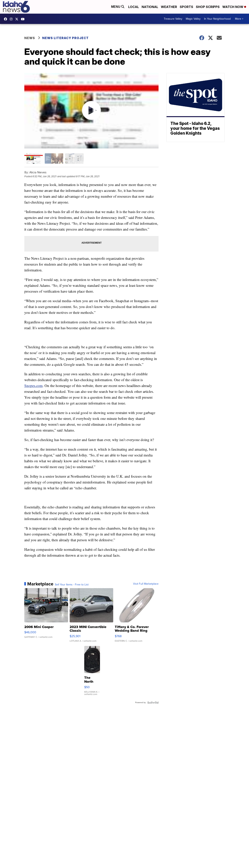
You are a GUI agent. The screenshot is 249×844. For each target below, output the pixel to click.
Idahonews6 (6, 19)
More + (239, 19)
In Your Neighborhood (217, 19)
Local (133, 7)
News (29, 38)
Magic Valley (193, 19)
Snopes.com (33, 385)
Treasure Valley (173, 19)
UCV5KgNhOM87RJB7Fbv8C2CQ (23, 19)
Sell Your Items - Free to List (72, 584)
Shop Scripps (208, 7)
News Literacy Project (65, 38)
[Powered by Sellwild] (153, 702)
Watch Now (233, 7)
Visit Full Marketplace (146, 584)
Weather (169, 7)
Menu (116, 6)
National (150, 7)
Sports (186, 7)
